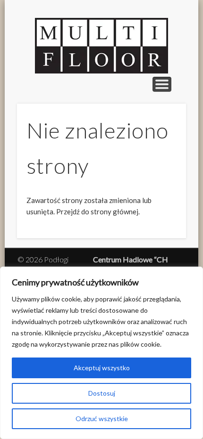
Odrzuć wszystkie (102, 419)
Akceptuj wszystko (102, 368)
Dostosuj (101, 393)
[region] (101, 353)
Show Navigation (161, 84)
